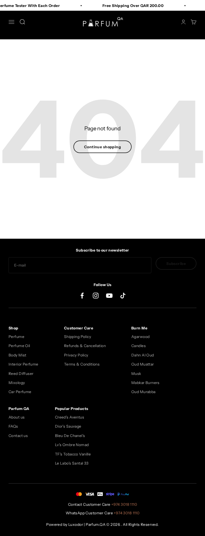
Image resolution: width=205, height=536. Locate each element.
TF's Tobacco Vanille (73, 454)
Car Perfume (20, 391)
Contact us (18, 435)
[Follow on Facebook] (82, 295)
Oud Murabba (143, 391)
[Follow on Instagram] (95, 295)
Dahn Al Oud (142, 355)
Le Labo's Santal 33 (72, 463)
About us (17, 417)
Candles (138, 345)
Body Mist (17, 355)
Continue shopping (102, 147)
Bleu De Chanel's (70, 435)
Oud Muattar (142, 364)
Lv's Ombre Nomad (72, 444)
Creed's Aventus (69, 417)
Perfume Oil (19, 345)
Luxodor (75, 524)
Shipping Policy (77, 336)
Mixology (17, 382)
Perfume (16, 336)
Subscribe (176, 263)
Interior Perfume (23, 364)
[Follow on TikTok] (123, 295)
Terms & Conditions (82, 364)
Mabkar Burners (145, 382)
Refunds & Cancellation (85, 345)
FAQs (13, 426)
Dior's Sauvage (68, 426)
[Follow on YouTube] (109, 295)
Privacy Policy (76, 355)
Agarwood (140, 336)
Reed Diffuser (21, 373)
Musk (136, 373)
